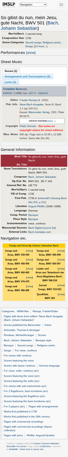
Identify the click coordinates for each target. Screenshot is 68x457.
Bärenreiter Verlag (39, 112)
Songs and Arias (18, 245)
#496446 (7, 93)
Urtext (47, 325)
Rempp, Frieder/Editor (45, 311)
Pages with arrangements (43, 406)
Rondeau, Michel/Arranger (19, 335)
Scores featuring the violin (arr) (21, 381)
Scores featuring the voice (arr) (22, 375)
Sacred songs (33, 42)
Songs (29, 46)
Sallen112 (43, 93)
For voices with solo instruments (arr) (25, 386)
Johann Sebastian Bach (45, 245)
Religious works (52, 42)
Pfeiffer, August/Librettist (40, 435)
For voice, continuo (26, 350)
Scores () (11, 71)
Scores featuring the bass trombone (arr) (27, 401)
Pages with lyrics (13, 435)
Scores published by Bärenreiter (22, 325)
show (29, 250)
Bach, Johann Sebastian (42, 176)
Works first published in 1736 (20, 411)
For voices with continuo (18, 355)
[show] (31, 53)
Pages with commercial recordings (23, 421)
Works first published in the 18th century (27, 416)
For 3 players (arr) (14, 406)
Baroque (33, 215)
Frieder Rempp (28, 100)
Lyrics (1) (10, 82)
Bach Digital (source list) (42, 227)
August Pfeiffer (36, 206)
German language (49, 365)
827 (31, 93)
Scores (42, 335)
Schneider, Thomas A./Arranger (22, 330)
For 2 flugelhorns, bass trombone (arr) (26, 391)
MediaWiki (13, 449)
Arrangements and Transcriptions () (27, 76)
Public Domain (28, 126)
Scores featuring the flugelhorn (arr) (24, 396)
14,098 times (45, 446)
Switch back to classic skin (32, 449)
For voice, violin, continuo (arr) (21, 370)
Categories (8, 311)
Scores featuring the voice (19, 360)
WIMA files (23, 311)
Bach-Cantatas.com (39, 231)
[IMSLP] (9, 4)
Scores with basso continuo (19, 365)
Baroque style (43, 340)
